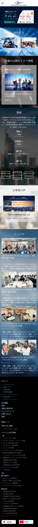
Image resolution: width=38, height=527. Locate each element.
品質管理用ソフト (8, 397)
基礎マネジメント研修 (10, 462)
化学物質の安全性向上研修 (11, 496)
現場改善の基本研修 (9, 491)
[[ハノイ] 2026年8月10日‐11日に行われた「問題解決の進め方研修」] (19, 246)
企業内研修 (6, 389)
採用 (3, 417)
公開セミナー (26, 46)
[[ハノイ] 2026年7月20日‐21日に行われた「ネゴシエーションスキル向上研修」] (19, 313)
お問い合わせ (6, 414)
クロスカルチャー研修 (10, 429)
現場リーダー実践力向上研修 (12, 499)
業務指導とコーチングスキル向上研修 (14, 457)
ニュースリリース (8, 411)
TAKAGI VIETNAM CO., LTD (19, 215)
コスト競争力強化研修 (10, 513)
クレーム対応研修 (8, 448)
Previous (5, 17)
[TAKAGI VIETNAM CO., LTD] (19, 203)
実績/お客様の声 (7, 408)
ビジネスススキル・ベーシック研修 (14, 440)
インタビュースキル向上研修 (12, 485)
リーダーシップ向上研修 (10, 467)
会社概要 (5, 403)
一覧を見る (6, 470)
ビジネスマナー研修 (9, 438)
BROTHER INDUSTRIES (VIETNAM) (17, 175)
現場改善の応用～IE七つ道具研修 (13, 506)
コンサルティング (9, 46)
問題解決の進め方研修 (10, 460)
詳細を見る (8, 100)
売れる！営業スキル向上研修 (12, 480)
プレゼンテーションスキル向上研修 (14, 455)
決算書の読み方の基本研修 (11, 465)
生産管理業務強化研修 (10, 508)
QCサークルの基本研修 (10, 503)
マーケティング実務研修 (10, 483)
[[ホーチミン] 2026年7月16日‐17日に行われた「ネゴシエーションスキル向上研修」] (19, 347)
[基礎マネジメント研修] (19, 82)
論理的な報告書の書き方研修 (12, 453)
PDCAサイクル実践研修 (10, 445)
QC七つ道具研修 (8, 501)
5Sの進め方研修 (8, 494)
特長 (3, 406)
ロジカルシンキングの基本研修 (12, 450)
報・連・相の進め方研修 (10, 443)
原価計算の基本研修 (9, 511)
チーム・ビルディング (10, 394)
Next (32, 17)
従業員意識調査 (8, 392)
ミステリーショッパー (10, 399)
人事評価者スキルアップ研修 (12, 472)
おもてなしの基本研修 (10, 478)
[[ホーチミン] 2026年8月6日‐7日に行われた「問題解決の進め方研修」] (19, 279)
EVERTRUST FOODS (29, 174)
